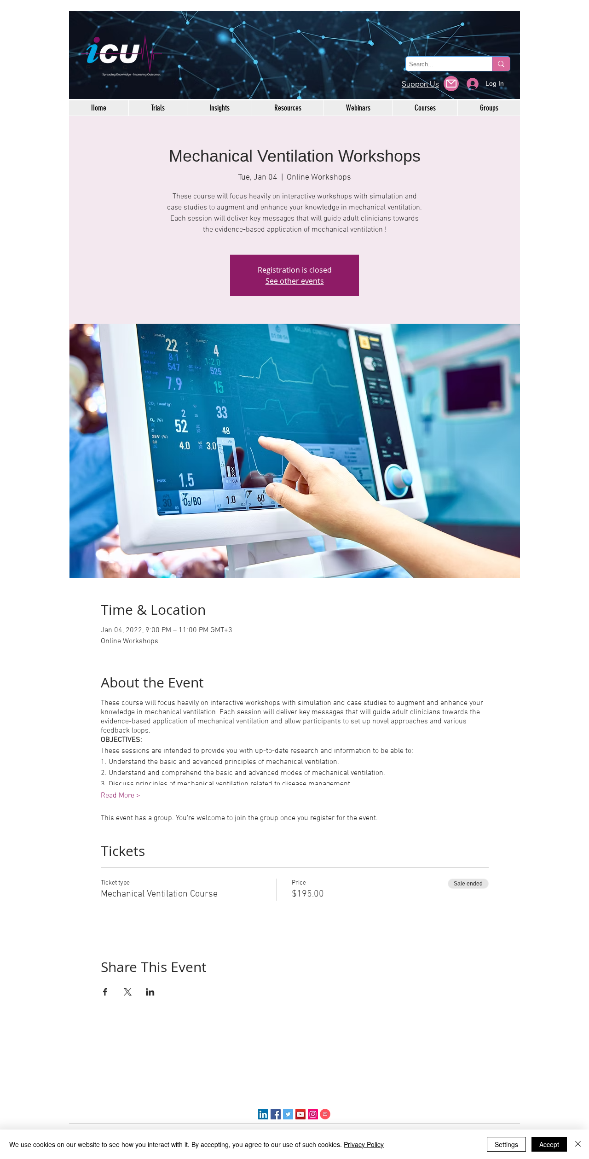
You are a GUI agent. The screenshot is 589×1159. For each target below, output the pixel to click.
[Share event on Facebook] (105, 992)
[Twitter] (288, 1114)
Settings (506, 1144)
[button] (451, 83)
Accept (549, 1144)
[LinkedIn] (263, 1114)
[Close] (577, 1144)
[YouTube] (300, 1114)
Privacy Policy (364, 1144)
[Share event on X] (127, 992)
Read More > (120, 795)
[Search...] (501, 64)
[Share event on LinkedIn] (150, 992)
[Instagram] (313, 1114)
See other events (295, 281)
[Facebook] (276, 1114)
